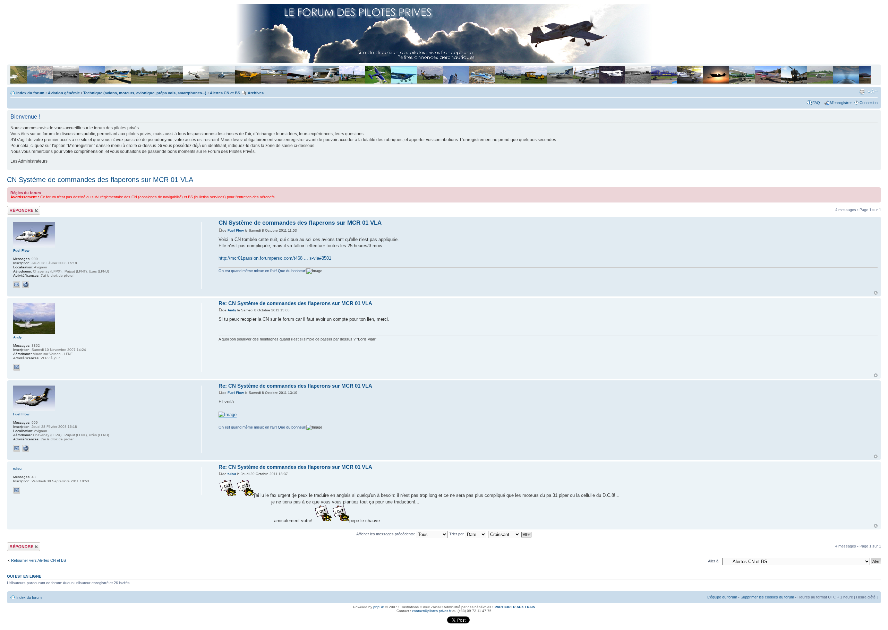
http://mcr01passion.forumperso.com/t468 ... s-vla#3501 (275, 258)
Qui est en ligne (24, 576)
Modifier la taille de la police (873, 91)
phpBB (378, 607)
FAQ (817, 103)
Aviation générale (64, 93)
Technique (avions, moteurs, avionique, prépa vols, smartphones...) (144, 93)
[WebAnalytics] (432, 622)
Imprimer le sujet (862, 91)
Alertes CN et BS (225, 93)
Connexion (869, 103)
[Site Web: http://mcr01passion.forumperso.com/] (25, 284)
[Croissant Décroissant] (510, 534)
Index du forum (30, 93)
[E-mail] (16, 284)
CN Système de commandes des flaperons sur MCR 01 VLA (100, 179)
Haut (876, 293)
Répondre (15, 208)
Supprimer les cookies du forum (767, 597)
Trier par (457, 534)
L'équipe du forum (722, 597)
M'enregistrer (841, 103)
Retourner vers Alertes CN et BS (38, 560)
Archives (256, 93)
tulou (232, 474)
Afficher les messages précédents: (386, 534)
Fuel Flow (236, 230)
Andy (232, 310)
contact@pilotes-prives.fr (431, 611)
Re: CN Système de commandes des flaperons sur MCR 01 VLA (295, 303)
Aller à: (713, 561)
